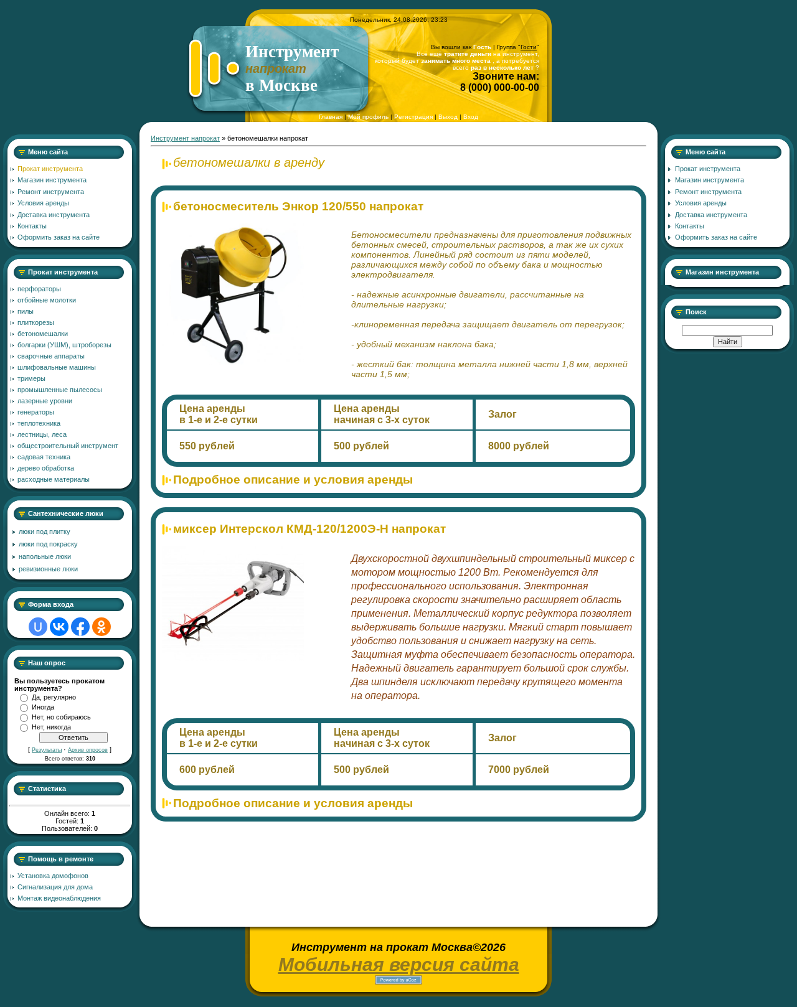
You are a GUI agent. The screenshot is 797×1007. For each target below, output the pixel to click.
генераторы (35, 412)
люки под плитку (44, 531)
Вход (470, 116)
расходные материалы (53, 479)
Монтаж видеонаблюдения (59, 898)
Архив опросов (88, 750)
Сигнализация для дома (55, 887)
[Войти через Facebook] (80, 626)
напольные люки (45, 556)
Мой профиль (368, 116)
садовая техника (43, 457)
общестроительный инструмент (67, 445)
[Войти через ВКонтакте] (59, 626)
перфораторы (39, 289)
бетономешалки (42, 333)
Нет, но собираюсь (61, 717)
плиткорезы (35, 322)
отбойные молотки (46, 300)
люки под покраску (48, 544)
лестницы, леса (42, 434)
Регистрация (413, 116)
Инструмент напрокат (185, 138)
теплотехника (38, 423)
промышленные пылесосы (59, 389)
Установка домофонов (52, 875)
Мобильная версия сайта (398, 964)
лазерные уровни (44, 401)
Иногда (43, 707)
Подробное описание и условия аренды (293, 479)
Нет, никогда (51, 727)
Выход (448, 116)
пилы (25, 311)
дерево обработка (45, 468)
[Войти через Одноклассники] (101, 626)
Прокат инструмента (63, 272)
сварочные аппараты (51, 356)
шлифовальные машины (56, 367)
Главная (330, 116)
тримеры (31, 378)
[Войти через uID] (38, 626)
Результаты (47, 750)
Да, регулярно (54, 697)
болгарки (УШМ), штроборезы (64, 345)
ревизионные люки (48, 569)
